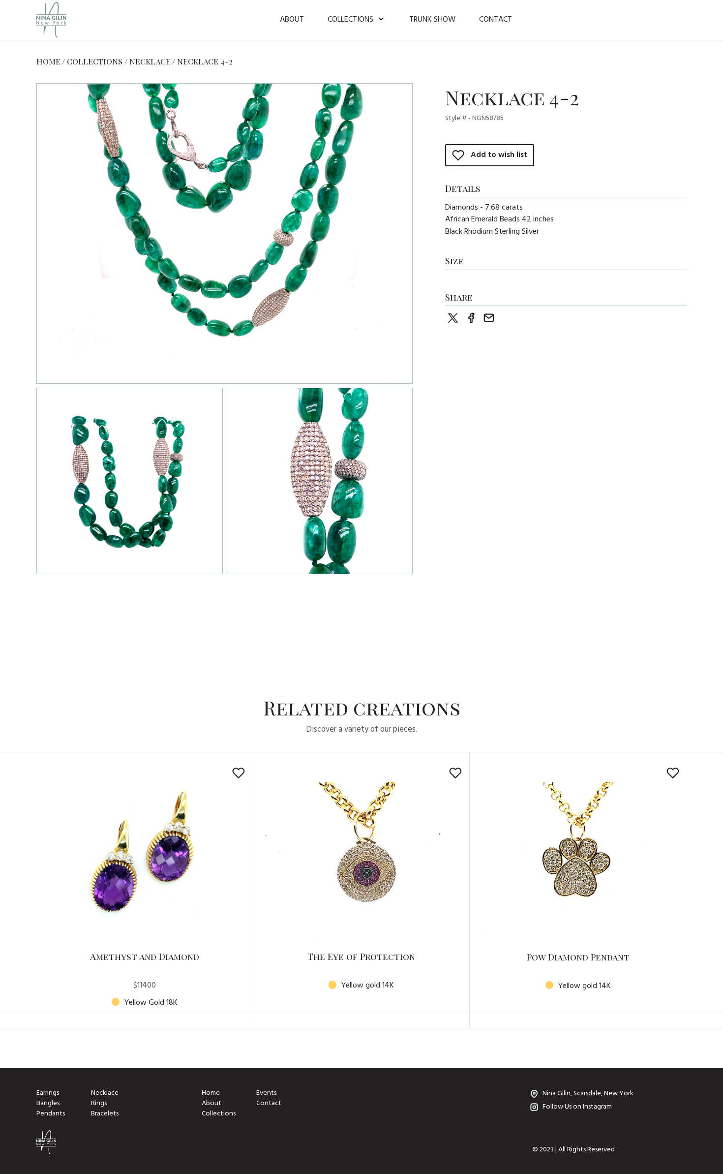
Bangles (48, 1103)
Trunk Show (432, 19)
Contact (495, 19)
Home (48, 61)
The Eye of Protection (361, 956)
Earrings (47, 1093)
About (292, 19)
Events (266, 1093)
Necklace (150, 61)
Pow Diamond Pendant (578, 957)
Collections (350, 19)
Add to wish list (499, 155)
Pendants (50, 1114)
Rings (99, 1103)
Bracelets (105, 1114)
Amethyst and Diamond (144, 956)
